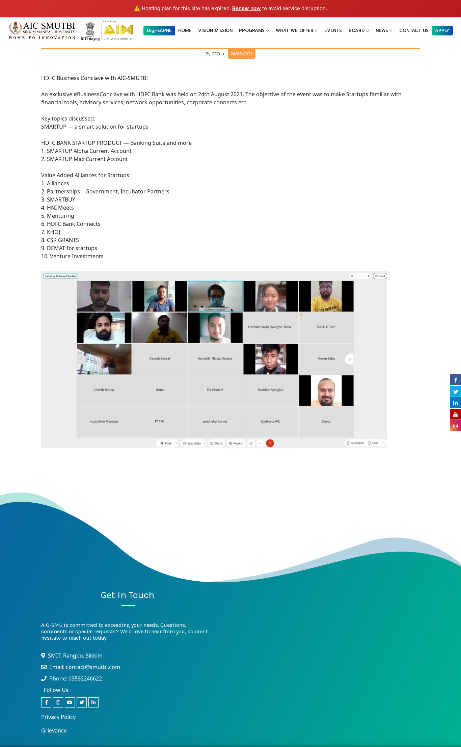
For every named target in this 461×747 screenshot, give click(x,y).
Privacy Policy (58, 717)
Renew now (246, 8)
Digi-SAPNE (159, 30)
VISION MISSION (215, 30)
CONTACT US (414, 30)
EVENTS (333, 30)
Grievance (54, 730)
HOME (184, 30)
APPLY (442, 30)
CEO (216, 54)
